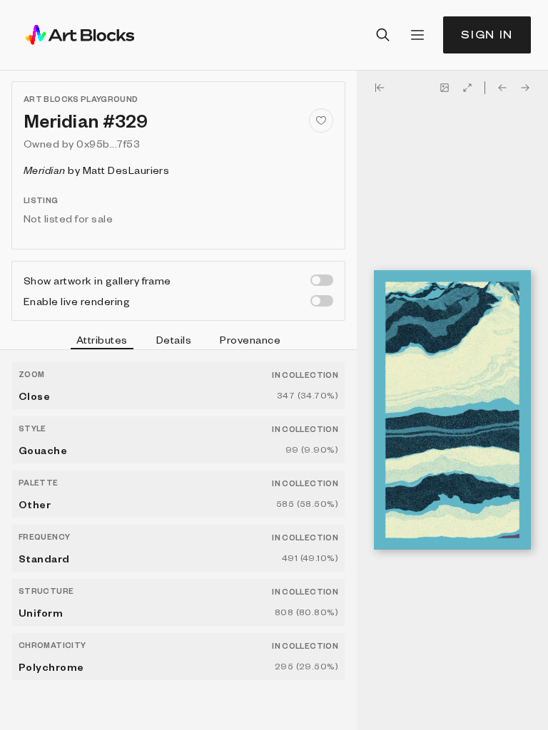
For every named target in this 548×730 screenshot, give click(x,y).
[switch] (321, 280)
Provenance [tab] (250, 339)
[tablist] (178, 341)
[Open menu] (417, 34)
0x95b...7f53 (108, 143)
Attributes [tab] (102, 339)
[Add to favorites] (321, 120)
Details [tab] (173, 339)
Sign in (487, 35)
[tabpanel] (178, 540)
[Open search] (383, 34)
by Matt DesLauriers (96, 169)
